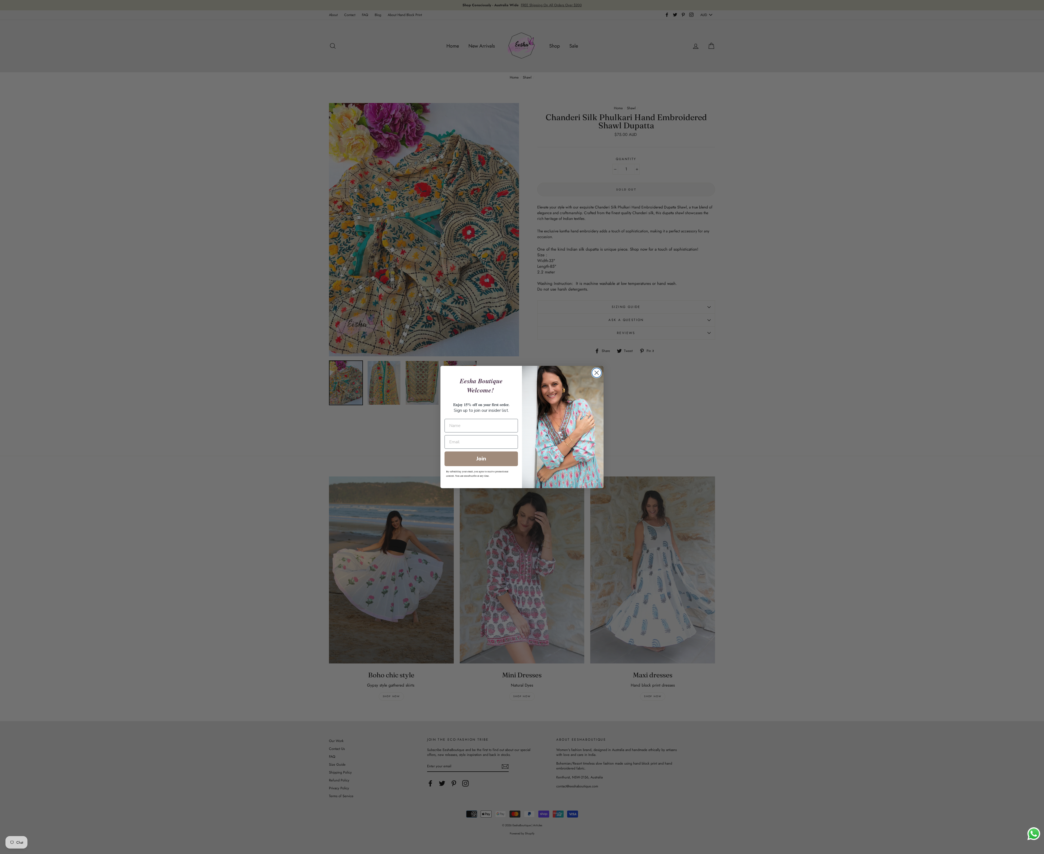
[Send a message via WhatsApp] (1033, 833)
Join (481, 458)
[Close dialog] (596, 373)
